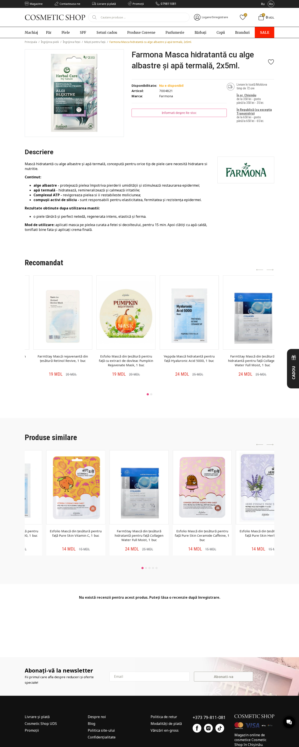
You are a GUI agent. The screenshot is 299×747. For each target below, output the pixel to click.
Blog (91, 723)
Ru (263, 4)
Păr (48, 32)
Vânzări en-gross (165, 730)
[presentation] (259, 270)
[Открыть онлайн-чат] (289, 722)
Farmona (166, 96)
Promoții (32, 730)
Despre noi (97, 716)
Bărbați (200, 32)
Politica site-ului (101, 730)
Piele (66, 32)
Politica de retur (164, 716)
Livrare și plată (37, 716)
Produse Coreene (141, 32)
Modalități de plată (166, 723)
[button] (148, 394)
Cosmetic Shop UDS (41, 723)
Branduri (242, 32)
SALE (264, 32)
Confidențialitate (102, 737)
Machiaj (31, 32)
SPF (83, 32)
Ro (271, 4)
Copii (220, 32)
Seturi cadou (107, 32)
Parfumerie (174, 32)
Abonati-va (223, 676)
